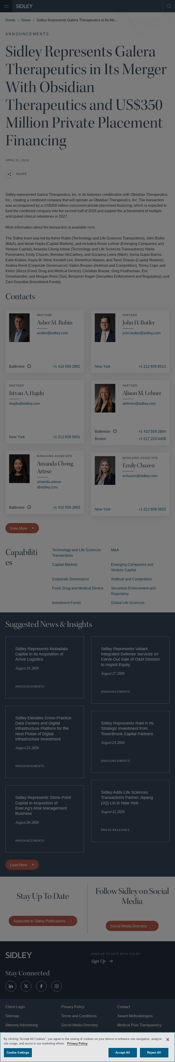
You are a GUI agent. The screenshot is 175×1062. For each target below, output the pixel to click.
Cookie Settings (18, 1052)
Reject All (154, 1052)
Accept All (123, 1052)
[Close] (168, 1039)
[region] (87, 1047)
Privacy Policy (89, 1043)
